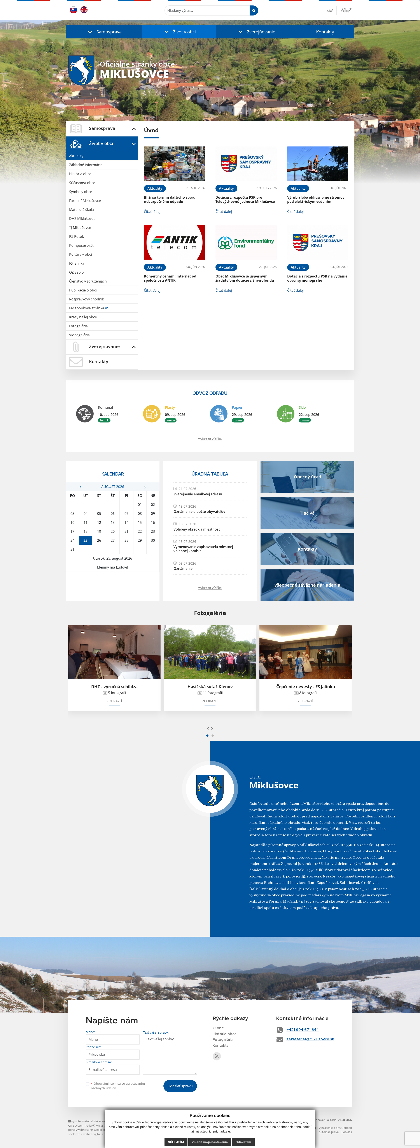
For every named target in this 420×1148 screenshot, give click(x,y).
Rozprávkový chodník (86, 299)
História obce (80, 173)
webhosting (85, 1130)
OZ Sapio (76, 272)
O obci (218, 1028)
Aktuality (76, 155)
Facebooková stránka (87, 308)
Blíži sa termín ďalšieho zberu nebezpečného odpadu (170, 199)
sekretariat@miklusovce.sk (310, 1039)
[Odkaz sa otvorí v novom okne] (217, 1056)
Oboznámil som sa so (118, 1085)
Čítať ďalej (152, 211)
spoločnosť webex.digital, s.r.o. (88, 1134)
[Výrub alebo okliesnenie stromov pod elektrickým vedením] (317, 163)
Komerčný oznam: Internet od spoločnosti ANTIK (170, 278)
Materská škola (81, 209)
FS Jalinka (76, 263)
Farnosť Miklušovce (85, 200)
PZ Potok (76, 236)
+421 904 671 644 (303, 1030)
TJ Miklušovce (80, 227)
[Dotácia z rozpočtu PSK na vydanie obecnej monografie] (317, 242)
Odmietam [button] (243, 1142)
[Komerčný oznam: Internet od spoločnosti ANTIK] (174, 242)
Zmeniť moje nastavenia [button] (210, 1142)
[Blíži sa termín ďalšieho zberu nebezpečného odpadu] (174, 163)
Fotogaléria (78, 326)
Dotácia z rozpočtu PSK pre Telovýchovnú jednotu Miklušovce (245, 199)
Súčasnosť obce (82, 182)
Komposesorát (81, 245)
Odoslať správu (180, 1086)
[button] (104, 31)
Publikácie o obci (83, 290)
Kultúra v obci (80, 254)
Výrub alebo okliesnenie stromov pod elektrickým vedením (316, 199)
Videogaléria (79, 335)
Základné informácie (86, 164)
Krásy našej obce (83, 317)
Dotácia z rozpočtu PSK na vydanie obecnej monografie (317, 278)
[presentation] (208, 728)
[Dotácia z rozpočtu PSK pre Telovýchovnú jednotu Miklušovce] (245, 163)
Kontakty (325, 32)
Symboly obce (80, 191)
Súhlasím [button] (176, 1142)
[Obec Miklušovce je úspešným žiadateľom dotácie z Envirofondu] (245, 242)
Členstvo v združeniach (88, 281)
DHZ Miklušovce (82, 218)
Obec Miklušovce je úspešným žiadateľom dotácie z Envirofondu (244, 278)
